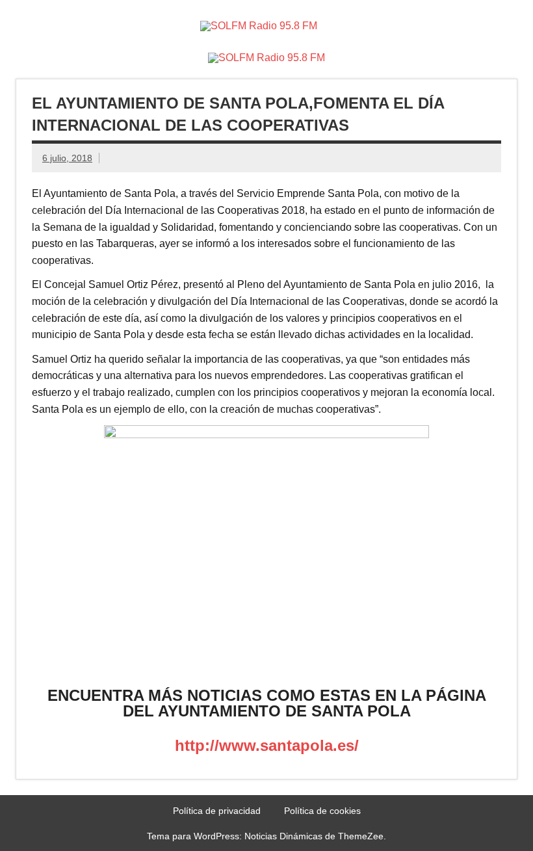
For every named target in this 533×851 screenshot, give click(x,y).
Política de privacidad (217, 810)
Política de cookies (322, 810)
